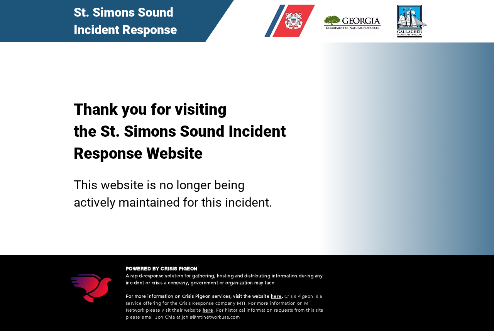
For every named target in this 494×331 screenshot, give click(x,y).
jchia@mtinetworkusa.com (211, 317)
